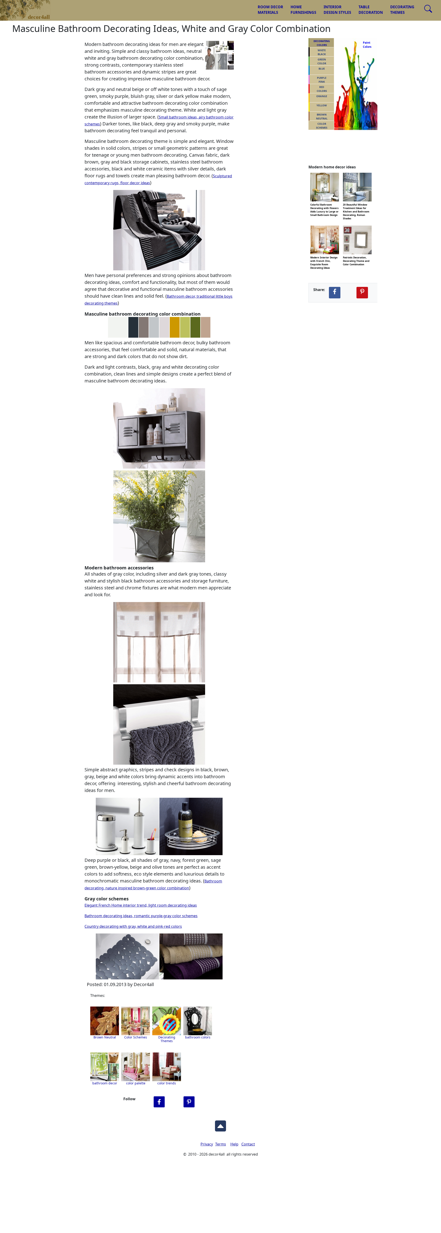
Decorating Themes (166, 1039)
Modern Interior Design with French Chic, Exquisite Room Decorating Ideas (324, 257)
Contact (248, 1144)
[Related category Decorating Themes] (166, 1021)
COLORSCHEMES (321, 125)
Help (234, 1144)
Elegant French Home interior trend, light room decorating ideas (141, 905)
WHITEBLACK (322, 52)
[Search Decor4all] (428, 8)
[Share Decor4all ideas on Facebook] (334, 292)
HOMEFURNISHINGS (303, 9)
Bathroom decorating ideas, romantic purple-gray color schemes (141, 915)
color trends (166, 1083)
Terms (220, 1144)
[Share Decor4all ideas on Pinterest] (362, 292)
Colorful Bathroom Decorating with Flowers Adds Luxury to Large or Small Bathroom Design (324, 204)
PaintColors (366, 45)
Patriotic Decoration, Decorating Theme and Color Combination (356, 257)
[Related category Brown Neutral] (104, 1021)
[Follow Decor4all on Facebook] (159, 1102)
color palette (135, 1083)
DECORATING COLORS (322, 43)
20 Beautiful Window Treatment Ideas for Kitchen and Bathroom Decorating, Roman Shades (356, 204)
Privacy (207, 1144)
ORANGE (321, 96)
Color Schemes (135, 1037)
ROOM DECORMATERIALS (270, 9)
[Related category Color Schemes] (135, 1021)
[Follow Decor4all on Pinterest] (189, 1102)
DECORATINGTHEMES (402, 9)
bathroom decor (104, 1083)
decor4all (29, 7)
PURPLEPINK (321, 79)
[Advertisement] (220, 1198)
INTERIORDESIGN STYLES (337, 9)
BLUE (322, 68)
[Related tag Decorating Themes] (197, 1021)
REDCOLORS (322, 89)
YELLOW (322, 105)
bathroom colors (197, 1037)
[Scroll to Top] (220, 1124)
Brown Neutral (104, 1037)
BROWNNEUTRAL (322, 116)
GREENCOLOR (321, 61)
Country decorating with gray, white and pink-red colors (133, 926)
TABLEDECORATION (371, 9)
